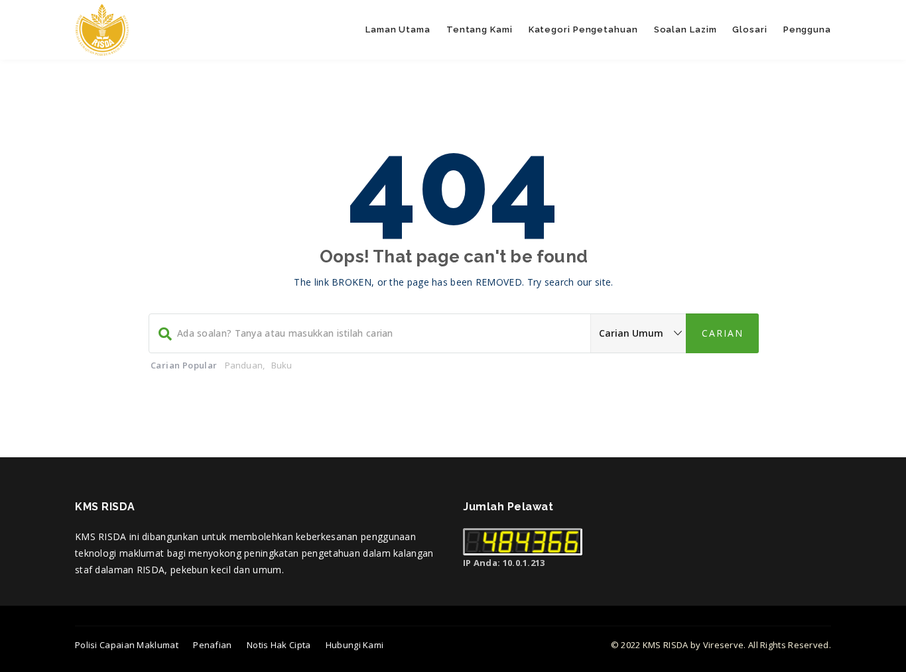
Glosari (749, 29)
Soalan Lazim (685, 29)
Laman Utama (397, 29)
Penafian (212, 645)
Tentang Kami (479, 29)
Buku (281, 365)
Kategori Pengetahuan (583, 29)
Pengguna (807, 29)
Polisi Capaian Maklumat (126, 645)
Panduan (244, 365)
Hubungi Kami (355, 645)
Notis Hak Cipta (279, 645)
